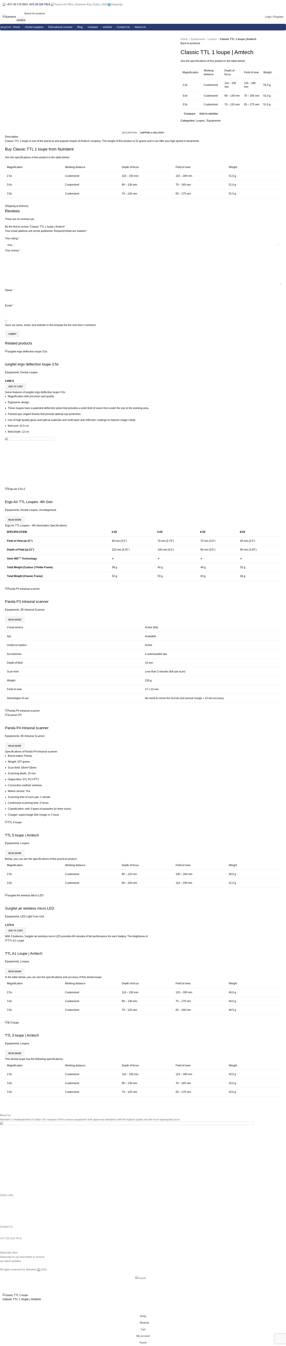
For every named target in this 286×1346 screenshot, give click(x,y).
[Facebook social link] (273, 4)
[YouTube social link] (281, 4)
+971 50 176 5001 (17, 4)
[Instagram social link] (277, 4)
